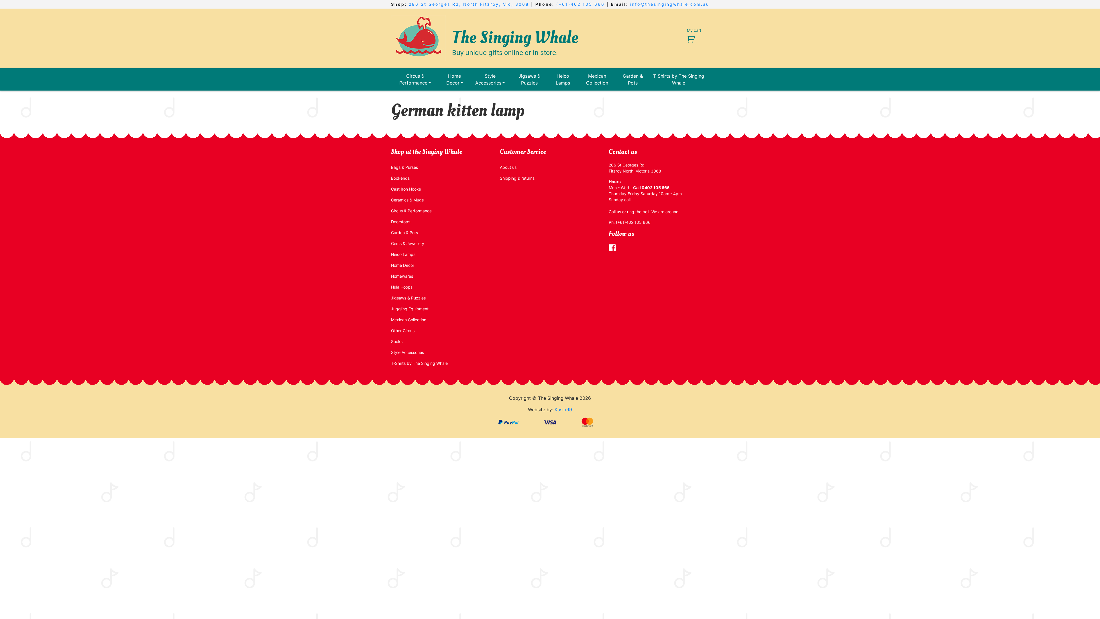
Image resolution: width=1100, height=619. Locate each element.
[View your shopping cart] (689, 38)
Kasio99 (563, 409)
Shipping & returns (517, 178)
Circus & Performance (413, 79)
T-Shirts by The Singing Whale (678, 79)
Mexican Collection (597, 79)
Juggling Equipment (410, 308)
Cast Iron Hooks (406, 189)
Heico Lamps (563, 79)
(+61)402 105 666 (580, 4)
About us (508, 167)
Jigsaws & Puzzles (529, 79)
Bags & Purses (404, 167)
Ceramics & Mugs (407, 199)
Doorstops (400, 221)
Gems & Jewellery (407, 243)
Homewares (402, 276)
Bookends (400, 178)
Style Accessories (488, 79)
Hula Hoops (401, 287)
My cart (694, 30)
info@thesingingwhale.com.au (669, 4)
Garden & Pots (633, 79)
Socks (396, 341)
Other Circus (403, 330)
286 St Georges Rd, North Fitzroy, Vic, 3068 (469, 4)
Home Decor (453, 79)
